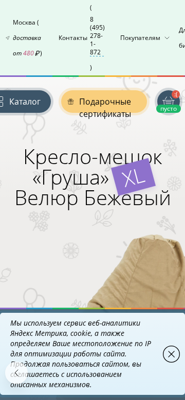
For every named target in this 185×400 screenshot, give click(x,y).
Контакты (82, 37)
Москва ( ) (27, 37)
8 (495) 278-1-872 (97, 35)
